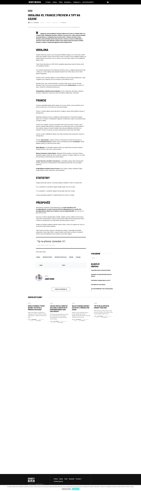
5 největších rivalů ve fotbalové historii (100, 270)
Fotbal (30, 10)
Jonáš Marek (49, 279)
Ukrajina (78, 257)
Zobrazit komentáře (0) (61, 289)
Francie (38, 257)
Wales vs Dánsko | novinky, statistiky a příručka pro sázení (81, 307)
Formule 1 (79, 479)
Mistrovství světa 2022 (60, 257)
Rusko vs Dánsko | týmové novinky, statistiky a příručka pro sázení (36, 307)
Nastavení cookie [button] (66, 489)
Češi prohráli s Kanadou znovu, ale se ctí (100, 280)
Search (112, 258)
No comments (63, 22)
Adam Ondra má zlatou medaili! (98, 284)
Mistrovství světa (47, 257)
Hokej (61, 479)
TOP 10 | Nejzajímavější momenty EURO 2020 (101, 307)
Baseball (71, 479)
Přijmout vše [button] (76, 489)
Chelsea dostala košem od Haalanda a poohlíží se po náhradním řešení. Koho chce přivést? (58, 308)
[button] (108, 2)
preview (71, 257)
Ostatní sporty (58, 481)
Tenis (65, 479)
